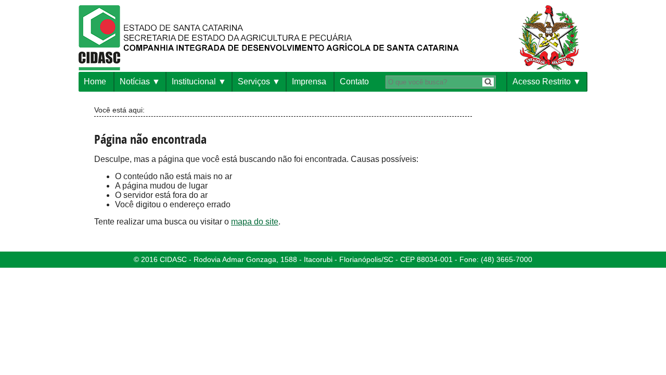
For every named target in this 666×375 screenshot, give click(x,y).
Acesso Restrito (542, 81)
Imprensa (309, 81)
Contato (354, 81)
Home (95, 81)
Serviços (254, 81)
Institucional (194, 81)
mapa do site (254, 221)
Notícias (135, 81)
